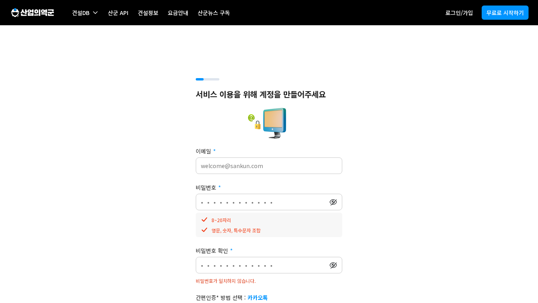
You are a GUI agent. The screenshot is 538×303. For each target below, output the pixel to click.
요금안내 (178, 13)
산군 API (118, 13)
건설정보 (148, 13)
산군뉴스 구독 (214, 13)
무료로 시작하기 (505, 13)
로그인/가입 (459, 13)
